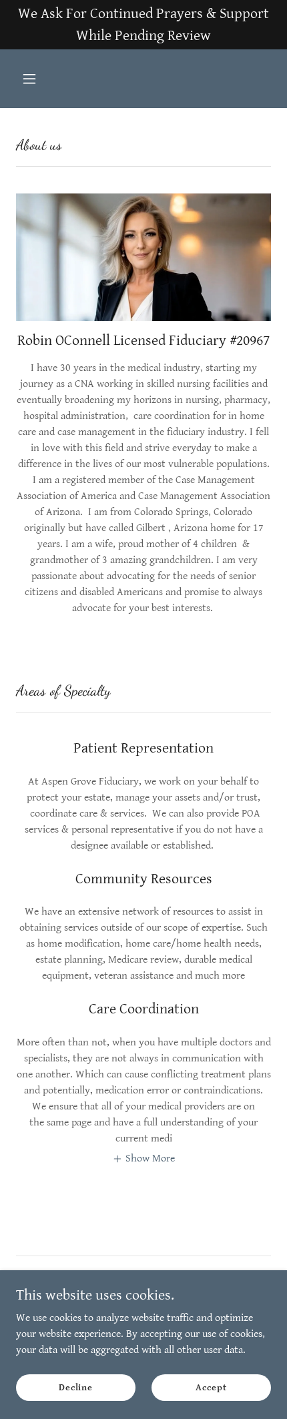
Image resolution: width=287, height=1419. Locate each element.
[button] (35, 78)
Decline (76, 1387)
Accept (211, 1387)
